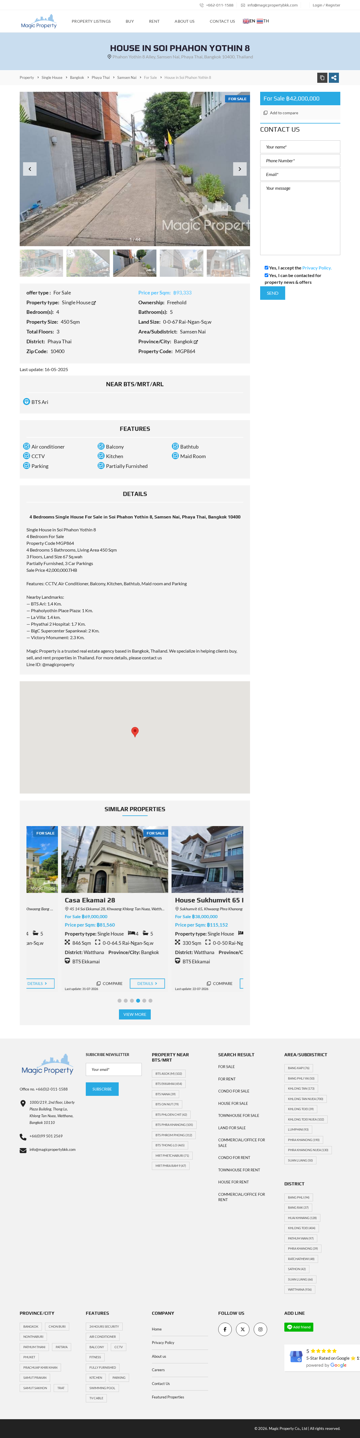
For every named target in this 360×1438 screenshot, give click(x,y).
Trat (60, 1388)
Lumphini (298, 1129)
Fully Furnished (102, 1367)
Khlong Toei (301, 1109)
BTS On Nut (167, 1104)
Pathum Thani (34, 1347)
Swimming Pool (102, 1388)
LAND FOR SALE (232, 1128)
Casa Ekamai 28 (55, 900)
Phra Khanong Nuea (308, 1150)
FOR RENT (227, 1079)
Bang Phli (298, 1197)
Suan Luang (300, 1160)
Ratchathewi (301, 1259)
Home (157, 1329)
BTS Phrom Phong (174, 1135)
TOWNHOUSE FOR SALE (238, 1115)
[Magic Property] (39, 21)
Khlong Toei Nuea (306, 1119)
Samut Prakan (34, 1377)
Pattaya (62, 1347)
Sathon (297, 1269)
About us (159, 1356)
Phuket (29, 1357)
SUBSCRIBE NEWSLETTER (107, 1054)
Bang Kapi (298, 1068)
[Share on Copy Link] (322, 78)
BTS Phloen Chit (171, 1114)
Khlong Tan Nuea (305, 1099)
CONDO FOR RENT (234, 1157)
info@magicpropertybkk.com (272, 5)
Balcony (96, 1347)
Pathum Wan (301, 1238)
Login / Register (326, 5)
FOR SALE (226, 1066)
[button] (240, 169)
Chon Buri (57, 1326)
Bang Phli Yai (301, 1078)
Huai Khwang (302, 1218)
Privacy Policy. (317, 267)
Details (110, 983)
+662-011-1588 (219, 5)
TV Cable (96, 1398)
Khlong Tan (301, 1088)
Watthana (300, 1289)
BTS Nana (166, 1094)
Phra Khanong (304, 1140)
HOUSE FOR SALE (233, 1103)
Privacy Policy (163, 1342)
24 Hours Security (104, 1326)
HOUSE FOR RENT (233, 1182)
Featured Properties (168, 1397)
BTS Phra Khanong (174, 1124)
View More (134, 1014)
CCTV (118, 1347)
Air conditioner (102, 1336)
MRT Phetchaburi (172, 1155)
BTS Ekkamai (169, 1083)
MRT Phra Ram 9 (171, 1165)
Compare (77, 983)
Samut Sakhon (35, 1388)
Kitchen (95, 1377)
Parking (118, 1377)
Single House (76, 302)
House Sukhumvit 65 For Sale (186, 900)
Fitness (95, 1357)
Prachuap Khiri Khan (40, 1367)
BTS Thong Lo (170, 1145)
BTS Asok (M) (169, 1073)
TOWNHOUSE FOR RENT (239, 1170)
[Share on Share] (334, 78)
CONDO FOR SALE (233, 1091)
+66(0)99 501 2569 (46, 1136)
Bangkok (184, 341)
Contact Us (161, 1383)
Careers (158, 1370)
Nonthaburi (33, 1336)
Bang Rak (298, 1207)
